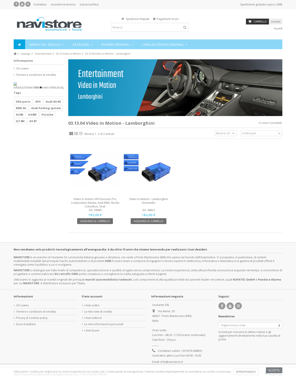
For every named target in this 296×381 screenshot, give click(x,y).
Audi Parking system (46, 108)
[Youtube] (22, 4)
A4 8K (19, 114)
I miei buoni (91, 330)
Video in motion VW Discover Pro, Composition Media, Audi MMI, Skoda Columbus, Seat (95, 202)
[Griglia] (71, 133)
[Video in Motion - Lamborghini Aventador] (148, 169)
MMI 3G (21, 108)
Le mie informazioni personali (103, 324)
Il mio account (92, 296)
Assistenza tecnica (63, 4)
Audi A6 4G (53, 101)
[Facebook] (16, 4)
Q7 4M (20, 121)
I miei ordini (91, 305)
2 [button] (41, 87)
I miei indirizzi (93, 318)
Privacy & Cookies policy (32, 318)
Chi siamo (22, 68)
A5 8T (33, 121)
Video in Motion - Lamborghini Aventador (148, 201)
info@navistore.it (171, 362)
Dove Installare (26, 324)
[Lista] (76, 133)
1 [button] (37, 87)
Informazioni (23, 61)
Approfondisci (246, 372)
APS (38, 101)
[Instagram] (28, 4)
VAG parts (23, 101)
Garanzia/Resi (89, 4)
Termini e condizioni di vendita (36, 75)
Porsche (47, 114)
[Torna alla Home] (15, 54)
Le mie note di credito (98, 311)
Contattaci (40, 4)
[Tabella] (81, 133)
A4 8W (32, 114)
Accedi (277, 28)
